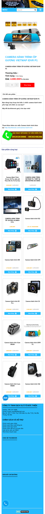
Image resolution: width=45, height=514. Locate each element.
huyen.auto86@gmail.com (16, 411)
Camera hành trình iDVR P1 (32, 343)
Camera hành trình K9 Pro (12, 302)
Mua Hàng (11, 189)
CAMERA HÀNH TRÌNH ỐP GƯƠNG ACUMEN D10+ (12, 220)
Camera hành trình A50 (12, 260)
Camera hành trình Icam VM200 (12, 385)
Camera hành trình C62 (32, 384)
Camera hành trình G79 (32, 260)
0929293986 (35, 226)
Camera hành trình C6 (33, 301)
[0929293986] (6, 504)
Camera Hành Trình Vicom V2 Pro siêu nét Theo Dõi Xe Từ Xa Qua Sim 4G (12, 179)
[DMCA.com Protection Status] (22, 511)
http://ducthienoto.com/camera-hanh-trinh (18, 127)
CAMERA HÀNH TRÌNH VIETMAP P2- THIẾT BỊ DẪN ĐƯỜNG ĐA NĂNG (32, 179)
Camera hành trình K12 (32, 218)
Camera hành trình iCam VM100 (12, 343)
